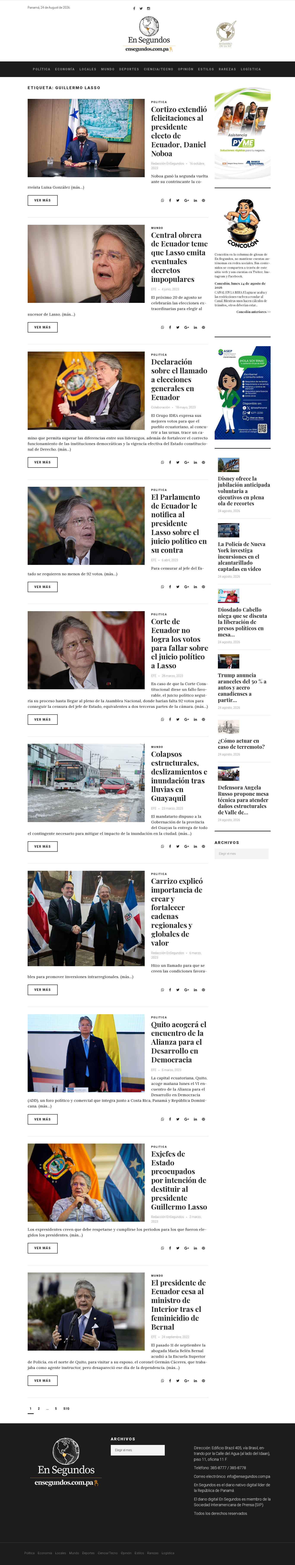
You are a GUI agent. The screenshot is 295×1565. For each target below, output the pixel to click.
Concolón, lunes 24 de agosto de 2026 (240, 285)
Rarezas (227, 69)
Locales (88, 69)
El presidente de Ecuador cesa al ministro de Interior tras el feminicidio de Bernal (178, 1304)
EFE (154, 289)
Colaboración (160, 407)
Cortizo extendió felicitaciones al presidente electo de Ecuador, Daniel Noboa (179, 131)
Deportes (129, 69)
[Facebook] (134, 8)
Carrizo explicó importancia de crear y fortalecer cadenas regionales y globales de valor (177, 912)
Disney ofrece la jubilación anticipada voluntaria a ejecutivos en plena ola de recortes (244, 491)
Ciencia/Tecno (158, 69)
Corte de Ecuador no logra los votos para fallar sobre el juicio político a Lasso (179, 643)
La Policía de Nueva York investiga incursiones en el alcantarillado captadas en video (241, 556)
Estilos (206, 69)
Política (42, 69)
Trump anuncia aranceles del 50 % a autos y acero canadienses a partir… (242, 687)
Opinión (185, 69)
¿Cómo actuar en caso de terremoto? (241, 743)
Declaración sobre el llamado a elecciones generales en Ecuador (179, 379)
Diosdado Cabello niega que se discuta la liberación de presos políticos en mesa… (242, 622)
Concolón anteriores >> (253, 312)
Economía (65, 69)
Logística (251, 69)
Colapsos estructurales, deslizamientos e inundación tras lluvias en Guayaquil (179, 776)
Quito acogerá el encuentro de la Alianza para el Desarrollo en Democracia (178, 1041)
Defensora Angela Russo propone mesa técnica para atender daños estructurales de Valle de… (243, 800)
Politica (159, 102)
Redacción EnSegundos (167, 163)
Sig (66, 1408)
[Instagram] (148, 8)
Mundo (108, 69)
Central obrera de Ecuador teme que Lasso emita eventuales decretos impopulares (179, 257)
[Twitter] (141, 8)
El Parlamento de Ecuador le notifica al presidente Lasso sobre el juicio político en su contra (179, 523)
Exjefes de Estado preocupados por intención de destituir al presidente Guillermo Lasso (179, 1180)
